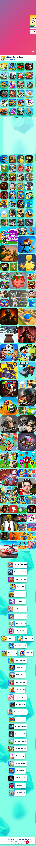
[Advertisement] (18, 817)
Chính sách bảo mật (17, 841)
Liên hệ (20, 843)
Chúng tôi (7, 841)
